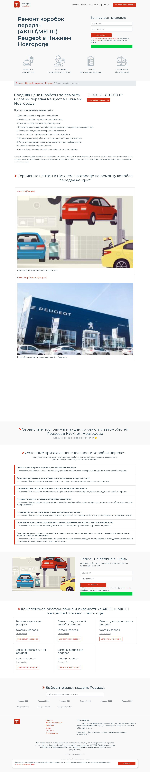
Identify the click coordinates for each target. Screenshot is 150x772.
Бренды (104, 5)
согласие (97, 40)
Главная (76, 5)
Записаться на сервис (124, 5)
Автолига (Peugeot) (26, 191)
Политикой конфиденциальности (105, 38)
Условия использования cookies (24, 764)
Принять (126, 763)
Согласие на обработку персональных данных (75, 759)
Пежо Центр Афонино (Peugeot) (32, 278)
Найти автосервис (89, 5)
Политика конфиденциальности (75, 754)
